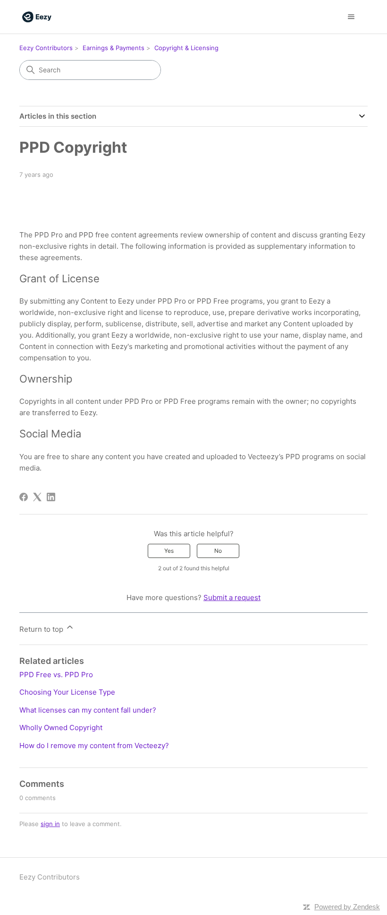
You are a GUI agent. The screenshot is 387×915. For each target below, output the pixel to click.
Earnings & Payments (113, 48)
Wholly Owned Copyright (60, 727)
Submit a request (232, 597)
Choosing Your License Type (67, 692)
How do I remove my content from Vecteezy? (94, 745)
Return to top (42, 629)
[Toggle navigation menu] (351, 17)
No (218, 550)
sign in (50, 824)
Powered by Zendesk (347, 907)
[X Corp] (37, 497)
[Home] (36, 17)
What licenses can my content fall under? (87, 710)
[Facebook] (23, 497)
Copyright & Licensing (186, 48)
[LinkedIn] (51, 497)
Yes (169, 550)
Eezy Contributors (46, 48)
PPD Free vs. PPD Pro (56, 674)
